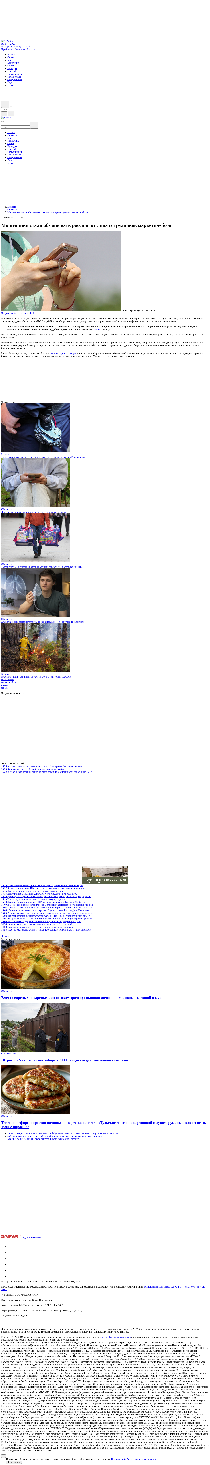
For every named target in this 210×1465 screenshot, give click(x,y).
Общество (6, 509)
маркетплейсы (8, 682)
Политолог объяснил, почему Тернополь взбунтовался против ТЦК (39, 927)
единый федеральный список (115, 1337)
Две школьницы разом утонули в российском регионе (32, 891)
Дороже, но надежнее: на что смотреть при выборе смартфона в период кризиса (46, 896)
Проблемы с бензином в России (18, 49)
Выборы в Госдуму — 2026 (15, 46)
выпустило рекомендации (63, 353)
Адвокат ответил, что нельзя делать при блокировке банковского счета (41, 766)
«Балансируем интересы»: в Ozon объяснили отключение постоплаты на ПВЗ (42, 567)
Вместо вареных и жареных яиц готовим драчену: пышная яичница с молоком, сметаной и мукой (83, 998)
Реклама (36, 1237)
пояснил (97, 329)
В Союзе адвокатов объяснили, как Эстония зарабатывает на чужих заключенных (47, 904)
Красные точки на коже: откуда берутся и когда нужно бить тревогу (43, 1139)
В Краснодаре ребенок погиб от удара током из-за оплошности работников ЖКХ (46, 772)
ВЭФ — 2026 (8, 43)
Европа (5, 674)
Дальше (5, 936)
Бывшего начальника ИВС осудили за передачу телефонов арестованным (43, 888)
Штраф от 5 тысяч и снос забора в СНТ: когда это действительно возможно (64, 1060)
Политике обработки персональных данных (134, 1459)
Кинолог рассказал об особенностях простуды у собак (32, 769)
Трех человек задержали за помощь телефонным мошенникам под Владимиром (43, 457)
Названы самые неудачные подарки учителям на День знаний (36, 924)
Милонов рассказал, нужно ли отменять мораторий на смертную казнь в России (46, 907)
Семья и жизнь (9, 1053)
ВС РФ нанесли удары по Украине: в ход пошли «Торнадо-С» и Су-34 (41, 921)
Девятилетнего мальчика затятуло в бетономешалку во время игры (39, 893)
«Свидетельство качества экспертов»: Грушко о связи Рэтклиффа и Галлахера (45, 910)
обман (4, 685)
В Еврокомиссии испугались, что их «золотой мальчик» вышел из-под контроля (46, 913)
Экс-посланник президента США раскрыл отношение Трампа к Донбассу (43, 902)
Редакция (27, 1237)
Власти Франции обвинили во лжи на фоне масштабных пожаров (36, 676)
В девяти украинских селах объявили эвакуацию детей (33, 899)
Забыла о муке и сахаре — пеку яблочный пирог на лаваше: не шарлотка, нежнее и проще (54, 1136)
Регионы (5, 454)
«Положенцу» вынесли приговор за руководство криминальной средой (42, 885)
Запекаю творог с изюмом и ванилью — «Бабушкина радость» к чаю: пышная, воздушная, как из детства (62, 1133)
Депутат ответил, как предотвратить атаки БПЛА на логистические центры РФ (46, 916)
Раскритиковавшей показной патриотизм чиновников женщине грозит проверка (46, 918)
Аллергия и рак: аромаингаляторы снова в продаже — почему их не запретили (42, 621)
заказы (4, 687)
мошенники (7, 679)
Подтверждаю (13, 1462)
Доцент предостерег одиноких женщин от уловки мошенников (34, 512)
